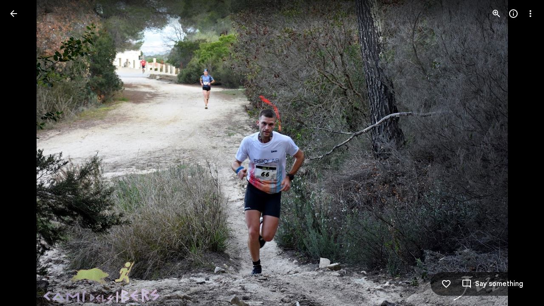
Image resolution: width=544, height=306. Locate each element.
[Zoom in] (496, 13)
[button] (24, 153)
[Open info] (513, 13)
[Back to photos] (13, 13)
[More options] (530, 13)
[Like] (446, 284)
